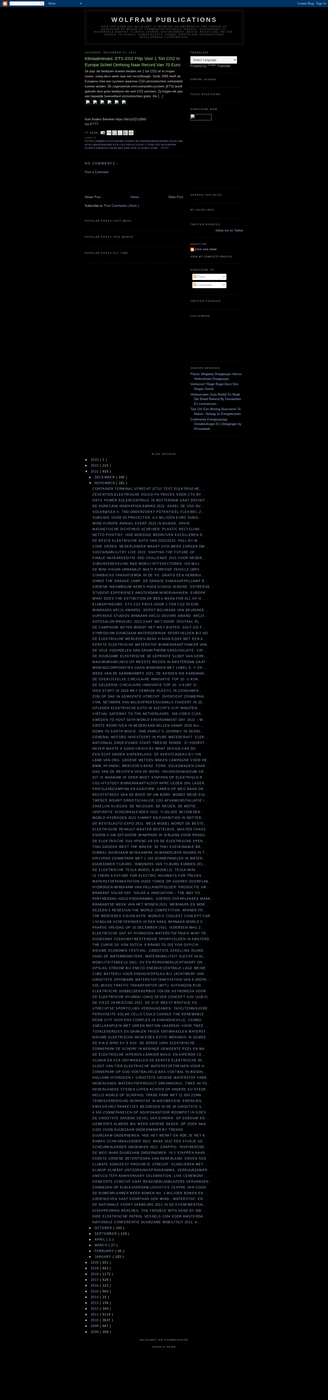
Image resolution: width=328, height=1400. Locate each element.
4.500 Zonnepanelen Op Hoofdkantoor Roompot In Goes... (151, 1112)
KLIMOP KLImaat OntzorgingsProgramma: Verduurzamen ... (152, 1170)
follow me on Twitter (229, 230)
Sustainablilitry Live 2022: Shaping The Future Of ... (146, 552)
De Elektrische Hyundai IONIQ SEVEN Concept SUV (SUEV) (150, 997)
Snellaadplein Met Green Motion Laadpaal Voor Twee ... (150, 1026)
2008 (95, 1332)
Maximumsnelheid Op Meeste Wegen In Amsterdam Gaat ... (151, 662)
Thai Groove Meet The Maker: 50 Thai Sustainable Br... (148, 847)
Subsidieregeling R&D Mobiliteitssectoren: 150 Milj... (147, 564)
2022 (95, 465)
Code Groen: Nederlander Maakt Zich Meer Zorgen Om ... (151, 546)
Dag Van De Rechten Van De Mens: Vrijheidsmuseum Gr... (149, 771)
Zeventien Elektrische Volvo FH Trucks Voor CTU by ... (149, 494)
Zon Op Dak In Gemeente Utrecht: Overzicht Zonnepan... (149, 696)
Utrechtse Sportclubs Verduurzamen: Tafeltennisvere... (152, 1008)
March (102, 1245)
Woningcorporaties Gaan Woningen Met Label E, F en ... (149, 668)
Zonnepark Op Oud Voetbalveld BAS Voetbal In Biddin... (149, 1072)
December (105, 477)
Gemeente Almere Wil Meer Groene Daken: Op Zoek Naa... (151, 1124)
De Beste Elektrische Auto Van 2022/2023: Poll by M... (146, 540)
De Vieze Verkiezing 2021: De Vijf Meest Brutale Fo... (146, 1002)
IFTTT (94, 124)
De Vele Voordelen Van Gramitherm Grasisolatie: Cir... (149, 650)
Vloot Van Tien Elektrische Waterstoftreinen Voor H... (150, 1066)
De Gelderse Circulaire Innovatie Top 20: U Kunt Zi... (146, 685)
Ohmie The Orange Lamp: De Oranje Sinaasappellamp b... (150, 581)
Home (135, 197)
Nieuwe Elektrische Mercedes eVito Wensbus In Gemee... (151, 1037)
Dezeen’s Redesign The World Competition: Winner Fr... (149, 910)
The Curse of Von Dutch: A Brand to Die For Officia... (147, 945)
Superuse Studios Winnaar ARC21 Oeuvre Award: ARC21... (150, 616)
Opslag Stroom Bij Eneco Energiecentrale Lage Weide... (151, 968)
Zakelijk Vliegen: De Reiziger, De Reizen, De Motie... (146, 806)
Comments (204, 285)
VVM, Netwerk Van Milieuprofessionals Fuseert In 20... (149, 702)
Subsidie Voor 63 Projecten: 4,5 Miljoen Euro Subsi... (147, 517)
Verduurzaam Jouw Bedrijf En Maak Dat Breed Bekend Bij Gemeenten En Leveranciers (215, 399)
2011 (95, 1314)
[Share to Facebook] (125, 132)
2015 (95, 1291)
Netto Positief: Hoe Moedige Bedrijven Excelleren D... (149, 535)
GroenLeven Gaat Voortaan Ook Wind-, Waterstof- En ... (150, 1199)
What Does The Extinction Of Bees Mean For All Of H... (148, 598)
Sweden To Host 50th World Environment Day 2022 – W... (149, 720)
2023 (95, 460)
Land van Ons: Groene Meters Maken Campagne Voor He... (151, 760)
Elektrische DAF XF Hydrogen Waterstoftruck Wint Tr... (151, 933)
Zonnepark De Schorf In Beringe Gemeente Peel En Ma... (150, 1049)
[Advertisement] (113, 184)
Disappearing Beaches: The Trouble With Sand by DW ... (149, 1210)
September (106, 1234)
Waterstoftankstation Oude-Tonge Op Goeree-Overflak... (152, 881)
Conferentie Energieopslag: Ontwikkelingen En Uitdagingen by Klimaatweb (216, 424)
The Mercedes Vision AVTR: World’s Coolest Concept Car (151, 916)
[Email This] (109, 132)
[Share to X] (120, 132)
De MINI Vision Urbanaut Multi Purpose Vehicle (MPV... (147, 569)
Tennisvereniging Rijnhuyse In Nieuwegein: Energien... (148, 1101)
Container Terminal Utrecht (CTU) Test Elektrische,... (148, 489)
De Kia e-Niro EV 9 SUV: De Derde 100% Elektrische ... (146, 1043)
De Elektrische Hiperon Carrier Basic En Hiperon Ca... (148, 1054)
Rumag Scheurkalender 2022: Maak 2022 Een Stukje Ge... (149, 1141)
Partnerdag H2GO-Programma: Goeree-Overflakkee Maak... (153, 899)
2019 (95, 1268)
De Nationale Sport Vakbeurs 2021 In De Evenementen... (149, 1204)
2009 (95, 1326)
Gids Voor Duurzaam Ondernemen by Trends (137, 1130)
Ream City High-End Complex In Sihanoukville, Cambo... (148, 1020)
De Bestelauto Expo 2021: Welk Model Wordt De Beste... (150, 823)
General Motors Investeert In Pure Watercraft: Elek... (150, 737)
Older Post (175, 197)
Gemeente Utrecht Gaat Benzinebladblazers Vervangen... (152, 1181)
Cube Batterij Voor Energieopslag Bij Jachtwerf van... (150, 974)
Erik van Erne (206, 249)
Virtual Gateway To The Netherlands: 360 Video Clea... (148, 714)
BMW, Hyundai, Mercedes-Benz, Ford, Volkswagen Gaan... (150, 766)
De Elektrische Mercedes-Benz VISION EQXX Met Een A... (149, 639)
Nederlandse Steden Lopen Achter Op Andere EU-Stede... (151, 1089)
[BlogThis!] (114, 132)
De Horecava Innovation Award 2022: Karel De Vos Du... (148, 506)
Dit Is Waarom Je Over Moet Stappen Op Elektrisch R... (149, 777)
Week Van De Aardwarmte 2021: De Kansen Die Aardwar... (150, 673)
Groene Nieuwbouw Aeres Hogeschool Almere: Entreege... (153, 587)
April (101, 1239)
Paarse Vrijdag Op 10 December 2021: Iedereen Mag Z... (148, 927)
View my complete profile (211, 256)
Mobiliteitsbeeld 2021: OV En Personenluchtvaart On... (149, 962)
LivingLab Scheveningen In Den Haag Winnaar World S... (149, 922)
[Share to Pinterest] (131, 132)
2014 (95, 1297)
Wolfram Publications (164, 19)
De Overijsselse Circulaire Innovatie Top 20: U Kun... (147, 679)
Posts (200, 277)
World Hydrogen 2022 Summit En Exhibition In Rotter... (148, 818)
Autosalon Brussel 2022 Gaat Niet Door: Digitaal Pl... (147, 621)
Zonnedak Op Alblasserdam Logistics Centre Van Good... (151, 1187)
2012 (95, 1308)
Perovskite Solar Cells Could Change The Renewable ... (150, 1014)
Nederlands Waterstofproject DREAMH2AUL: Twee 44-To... (151, 1083)
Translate (223, 66)
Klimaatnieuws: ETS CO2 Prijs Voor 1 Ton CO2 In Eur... (147, 604)
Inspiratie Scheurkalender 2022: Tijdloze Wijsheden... (148, 812)
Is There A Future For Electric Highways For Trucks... (148, 875)
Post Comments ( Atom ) (121, 205)
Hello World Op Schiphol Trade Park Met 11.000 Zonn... (148, 1095)
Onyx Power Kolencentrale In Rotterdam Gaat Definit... (150, 500)
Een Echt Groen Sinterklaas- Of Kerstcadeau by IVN (146, 754)
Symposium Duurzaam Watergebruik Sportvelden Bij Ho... (152, 633)
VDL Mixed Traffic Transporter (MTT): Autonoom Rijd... (148, 985)
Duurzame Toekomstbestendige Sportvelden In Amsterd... (152, 939)
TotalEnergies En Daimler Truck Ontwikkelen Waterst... (150, 1031)
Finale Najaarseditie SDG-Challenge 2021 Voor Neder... (149, 558)
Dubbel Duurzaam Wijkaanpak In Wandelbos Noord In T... (150, 852)
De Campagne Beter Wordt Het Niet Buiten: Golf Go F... (149, 627)
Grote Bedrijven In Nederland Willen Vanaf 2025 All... (147, 725)
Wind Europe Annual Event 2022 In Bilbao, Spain (140, 523)
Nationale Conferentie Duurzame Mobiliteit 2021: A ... (147, 1222)
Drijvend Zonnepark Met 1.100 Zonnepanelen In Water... (149, 858)
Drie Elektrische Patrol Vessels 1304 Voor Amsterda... (149, 1216)
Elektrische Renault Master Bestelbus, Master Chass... (151, 829)
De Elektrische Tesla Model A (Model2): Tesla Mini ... (146, 870)
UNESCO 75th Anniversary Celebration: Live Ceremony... (149, 1176)
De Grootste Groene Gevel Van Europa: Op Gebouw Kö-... (151, 1118)
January (104, 1257)
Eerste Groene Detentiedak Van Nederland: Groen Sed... (151, 1158)
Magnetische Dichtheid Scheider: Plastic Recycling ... (148, 529)
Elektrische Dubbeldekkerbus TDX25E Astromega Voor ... (151, 991)
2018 (95, 1274)
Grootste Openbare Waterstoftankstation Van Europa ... (152, 979)
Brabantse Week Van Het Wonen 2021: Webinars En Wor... (150, 904)
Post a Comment (96, 172)
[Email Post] (102, 132)
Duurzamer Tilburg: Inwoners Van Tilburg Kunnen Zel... (149, 864)
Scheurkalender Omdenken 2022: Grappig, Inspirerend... (150, 1147)
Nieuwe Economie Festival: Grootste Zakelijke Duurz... (149, 950)
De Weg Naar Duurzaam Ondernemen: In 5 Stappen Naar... (150, 1153)
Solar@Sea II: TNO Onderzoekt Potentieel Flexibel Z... (148, 512)
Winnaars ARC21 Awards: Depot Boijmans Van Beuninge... (150, 610)
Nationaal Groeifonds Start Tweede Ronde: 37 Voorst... (150, 743)
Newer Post (93, 197)
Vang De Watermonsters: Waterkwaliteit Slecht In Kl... (149, 956)
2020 (95, 1262)
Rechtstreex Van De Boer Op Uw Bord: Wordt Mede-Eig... (150, 795)
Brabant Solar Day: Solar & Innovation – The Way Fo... (148, 893)
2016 (95, 1285)
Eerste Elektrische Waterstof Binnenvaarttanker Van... (151, 644)
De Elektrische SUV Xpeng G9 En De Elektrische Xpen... (149, 841)
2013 (95, 1303)
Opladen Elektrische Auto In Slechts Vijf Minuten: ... (147, 708)
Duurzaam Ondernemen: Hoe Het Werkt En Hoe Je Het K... (150, 1135)
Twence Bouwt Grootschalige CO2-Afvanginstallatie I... (150, 800)
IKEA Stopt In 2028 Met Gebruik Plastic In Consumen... (147, 691)
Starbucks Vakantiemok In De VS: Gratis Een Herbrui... (148, 575)
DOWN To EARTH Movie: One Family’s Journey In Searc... (148, 731)
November (105, 483)
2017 (95, 1280)
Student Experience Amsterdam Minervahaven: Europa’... (151, 593)
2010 (95, 1320)
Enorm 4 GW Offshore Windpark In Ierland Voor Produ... (150, 835)
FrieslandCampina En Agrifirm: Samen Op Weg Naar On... (149, 789)
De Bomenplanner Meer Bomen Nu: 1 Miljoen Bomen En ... (150, 1193)
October (104, 1228)
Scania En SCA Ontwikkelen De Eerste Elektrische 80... (149, 1060)
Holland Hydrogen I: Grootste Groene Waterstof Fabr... (151, 1077)
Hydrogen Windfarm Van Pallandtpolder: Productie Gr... (151, 887)
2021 (95, 471)
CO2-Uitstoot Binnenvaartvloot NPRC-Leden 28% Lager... (150, 783)
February (105, 1251)
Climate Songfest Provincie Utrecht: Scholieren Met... (149, 1164)
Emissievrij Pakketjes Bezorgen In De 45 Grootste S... (148, 1106)
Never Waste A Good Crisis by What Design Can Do (144, 748)
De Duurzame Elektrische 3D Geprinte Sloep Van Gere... (150, 656)
